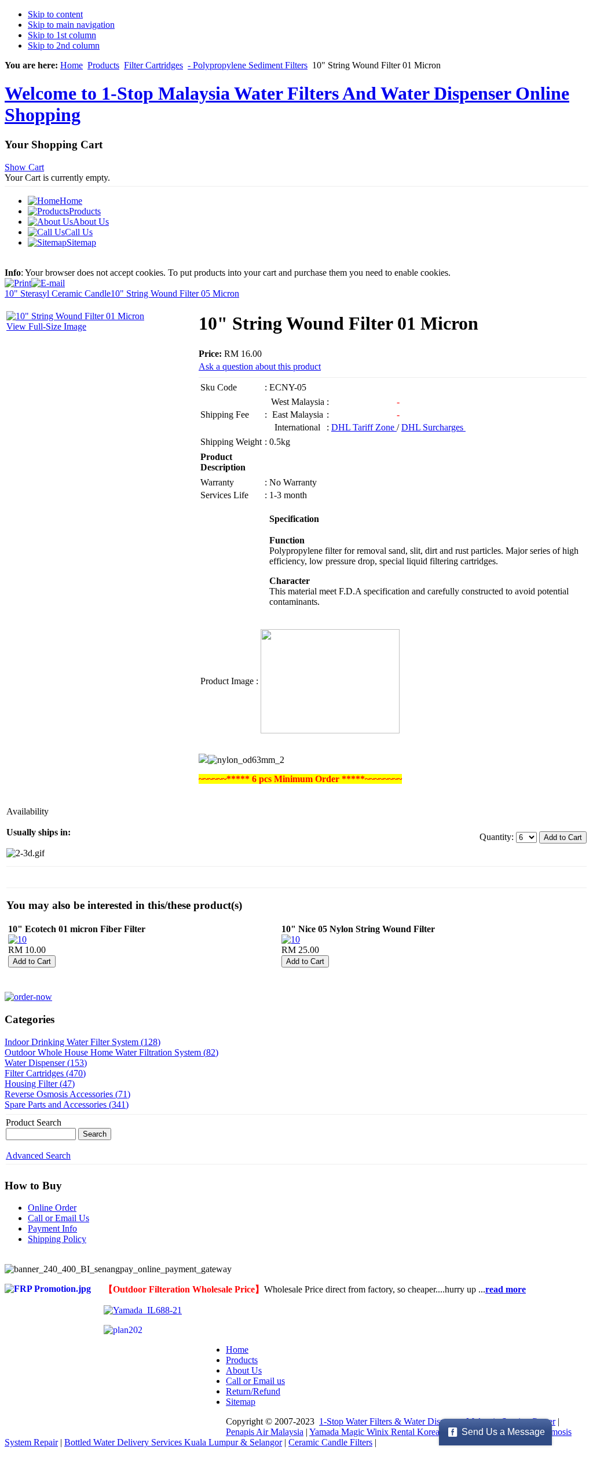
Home (71, 65)
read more (505, 1289)
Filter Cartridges (153, 65)
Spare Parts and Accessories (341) (67, 1104)
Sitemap (240, 1402)
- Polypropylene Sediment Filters (248, 65)
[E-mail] (48, 280)
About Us (244, 1370)
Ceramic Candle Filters (330, 1442)
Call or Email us (255, 1381)
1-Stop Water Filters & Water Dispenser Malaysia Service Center (437, 1421)
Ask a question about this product (260, 366)
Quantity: (497, 837)
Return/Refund (253, 1391)
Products (103, 65)
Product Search (33, 1122)
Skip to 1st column (62, 35)
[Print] (18, 280)
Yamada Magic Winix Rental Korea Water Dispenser (405, 1432)
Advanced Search (38, 1155)
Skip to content (55, 14)
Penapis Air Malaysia (264, 1432)
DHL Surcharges (433, 427)
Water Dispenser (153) (46, 1063)
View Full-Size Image (46, 326)
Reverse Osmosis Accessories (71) (67, 1094)
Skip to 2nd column (64, 45)
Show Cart (24, 167)
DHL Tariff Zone (364, 427)
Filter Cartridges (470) (45, 1073)
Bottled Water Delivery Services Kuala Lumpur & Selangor (173, 1442)
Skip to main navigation (71, 25)
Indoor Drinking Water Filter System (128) (82, 1042)
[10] (17, 939)
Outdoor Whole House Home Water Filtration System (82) (111, 1052)
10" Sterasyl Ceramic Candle (58, 293)
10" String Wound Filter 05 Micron (175, 293)
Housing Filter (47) (40, 1084)
